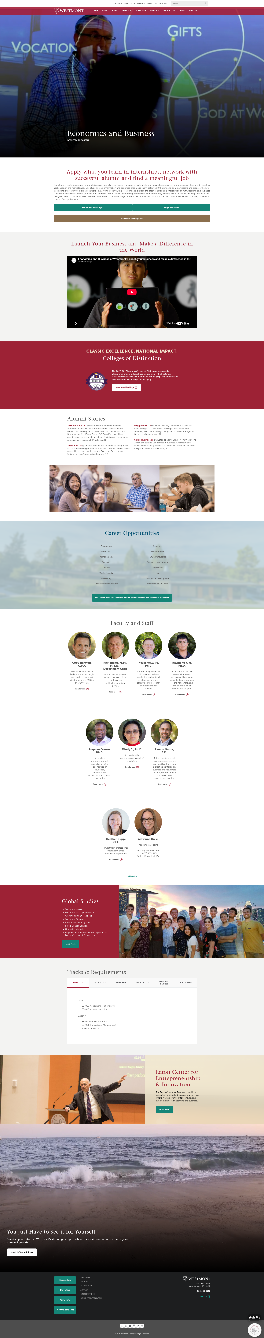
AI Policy (84, 1290)
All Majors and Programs (132, 219)
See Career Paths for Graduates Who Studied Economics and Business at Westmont (132, 598)
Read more (80, 689)
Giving (182, 11)
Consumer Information (91, 1298)
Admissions (126, 11)
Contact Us (202, 1296)
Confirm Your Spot (65, 1310)
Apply (104, 11)
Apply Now (65, 1300)
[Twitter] (126, 1326)
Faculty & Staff (161, 3)
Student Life (169, 11)
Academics (141, 11)
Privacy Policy (87, 1286)
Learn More (70, 944)
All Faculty (132, 876)
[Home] (69, 11)
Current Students (120, 3)
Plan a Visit (65, 1290)
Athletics (194, 11)
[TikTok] (142, 1326)
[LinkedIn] (138, 1326)
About (113, 11)
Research (154, 11)
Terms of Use (86, 1282)
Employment (85, 1278)
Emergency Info (87, 1294)
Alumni (150, 3)
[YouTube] (130, 1326)
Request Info (65, 1280)
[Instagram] (134, 1326)
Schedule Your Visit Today (21, 1252)
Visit (96, 11)
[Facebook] (122, 1326)
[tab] (78, 982)
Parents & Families (137, 3)
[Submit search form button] (205, 3)
